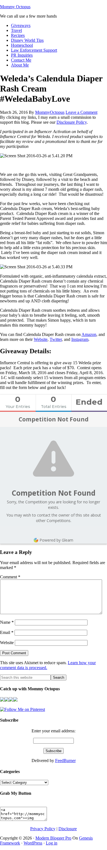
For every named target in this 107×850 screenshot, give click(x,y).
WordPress (33, 843)
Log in (51, 843)
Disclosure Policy (72, 122)
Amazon (88, 334)
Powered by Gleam (56, 540)
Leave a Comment (81, 112)
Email (6, 632)
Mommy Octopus (15, 6)
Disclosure (67, 828)
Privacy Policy (42, 828)
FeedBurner (65, 760)
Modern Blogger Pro (53, 838)
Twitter (56, 339)
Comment (10, 577)
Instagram (79, 339)
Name (7, 622)
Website (40, 339)
